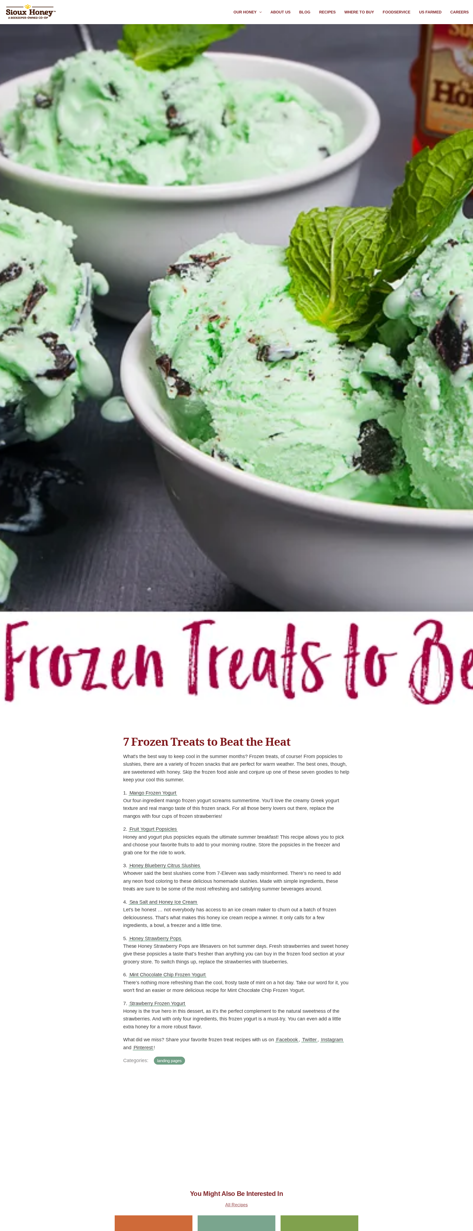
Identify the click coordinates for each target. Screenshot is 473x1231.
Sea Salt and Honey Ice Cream (163, 902)
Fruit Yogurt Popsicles (153, 829)
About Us (280, 12)
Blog (304, 12)
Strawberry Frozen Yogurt (157, 1003)
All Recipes (236, 1205)
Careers (459, 12)
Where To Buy (359, 12)
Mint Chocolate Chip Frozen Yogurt (167, 974)
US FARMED (430, 12)
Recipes (327, 12)
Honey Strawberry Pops (155, 938)
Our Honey (244, 12)
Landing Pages (169, 1060)
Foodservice (396, 12)
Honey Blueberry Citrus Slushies (164, 865)
